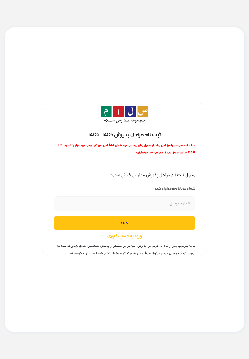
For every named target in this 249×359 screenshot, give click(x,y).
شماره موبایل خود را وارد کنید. (174, 188)
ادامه (125, 223)
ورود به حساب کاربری (124, 236)
